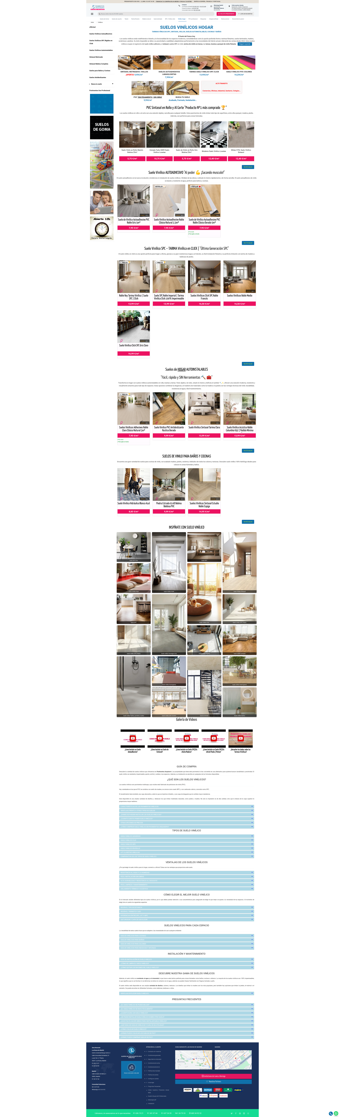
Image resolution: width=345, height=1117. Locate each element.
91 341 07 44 (152, 1113)
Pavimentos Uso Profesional (99, 90)
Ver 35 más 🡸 (248, 451)
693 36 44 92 (101, 1089)
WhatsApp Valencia (219, 9)
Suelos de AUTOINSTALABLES (186, 369)
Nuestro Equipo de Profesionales (157, 1096)
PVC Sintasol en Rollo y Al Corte (186, 108)
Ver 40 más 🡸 (248, 364)
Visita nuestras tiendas (242, 7)
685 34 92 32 (196, 1113)
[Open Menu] (92, 13)
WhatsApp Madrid (218, 6)
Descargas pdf (152, 1100)
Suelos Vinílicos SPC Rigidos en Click (100, 42)
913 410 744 (195, 8)
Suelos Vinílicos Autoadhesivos (100, 34)
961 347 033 (197, 10)
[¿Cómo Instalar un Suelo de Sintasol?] (160, 738)
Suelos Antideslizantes (97, 77)
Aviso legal (151, 1082)
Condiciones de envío (154, 1067)
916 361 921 (196, 6)
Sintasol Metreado (96, 57)
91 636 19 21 (138, 1113)
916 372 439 (203, 6)
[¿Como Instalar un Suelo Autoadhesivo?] (133, 738)
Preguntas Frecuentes (154, 1086)
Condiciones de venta (154, 1063)
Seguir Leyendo (244, 44)
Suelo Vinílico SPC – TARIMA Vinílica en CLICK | (172, 249)
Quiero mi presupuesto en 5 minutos (131, 1057)
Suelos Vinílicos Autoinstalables (101, 50)
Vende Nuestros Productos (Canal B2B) (158, 1091)
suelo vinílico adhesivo (153, 44)
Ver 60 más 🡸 (248, 167)
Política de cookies (153, 1075)
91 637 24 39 (166, 1113)
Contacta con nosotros (154, 1051)
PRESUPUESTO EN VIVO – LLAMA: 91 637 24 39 (139, 1)
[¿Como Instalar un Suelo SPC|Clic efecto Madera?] (186, 738)
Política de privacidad (154, 1071)
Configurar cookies (153, 1078)
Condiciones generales (154, 1055)
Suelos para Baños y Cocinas (99, 71)
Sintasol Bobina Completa (98, 64)
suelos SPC (173, 44)
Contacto (184, 4)
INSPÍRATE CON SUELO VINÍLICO (186, 527)
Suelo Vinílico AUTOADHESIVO (166, 173)
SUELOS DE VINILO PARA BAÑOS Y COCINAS (186, 456)
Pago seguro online (131, 1073)
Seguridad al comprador (154, 1059)
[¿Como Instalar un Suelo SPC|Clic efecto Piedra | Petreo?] (214, 738)
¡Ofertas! (92, 27)
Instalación (151, 1103)
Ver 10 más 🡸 (248, 243)
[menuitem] (105, 19)
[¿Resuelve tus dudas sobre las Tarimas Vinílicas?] (240, 738)
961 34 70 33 (180, 1113)
